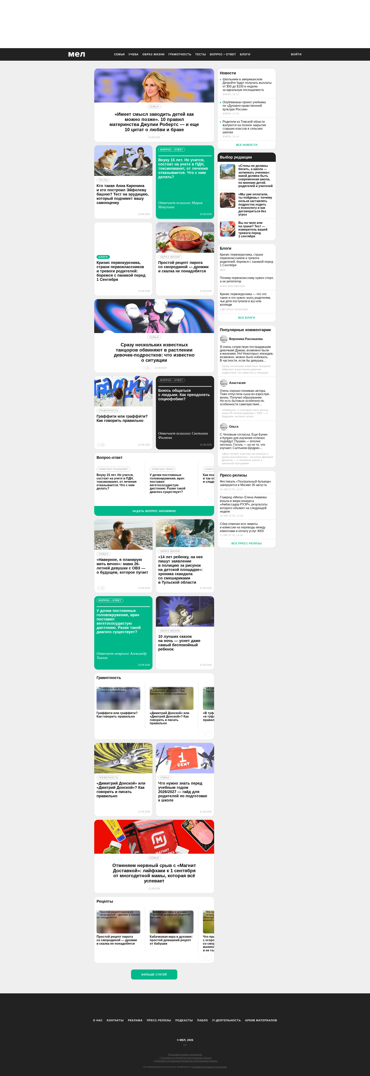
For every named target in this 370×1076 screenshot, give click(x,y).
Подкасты (184, 1020)
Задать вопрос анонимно (154, 511)
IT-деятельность (226, 1020)
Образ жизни (153, 54)
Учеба (134, 54)
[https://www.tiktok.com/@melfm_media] (185, 1006)
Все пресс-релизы (246, 543)
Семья (119, 54)
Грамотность (179, 54)
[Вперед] (208, 500)
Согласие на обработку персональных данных (186, 1058)
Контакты (115, 1020)
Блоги (245, 54)
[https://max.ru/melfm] (217, 1006)
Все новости (246, 144)
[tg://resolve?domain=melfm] (153, 1006)
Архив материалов (261, 1020)
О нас (98, 1020)
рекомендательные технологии (209, 1067)
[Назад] (201, 500)
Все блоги (246, 317)
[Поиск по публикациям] (283, 55)
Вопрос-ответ (110, 457)
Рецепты (105, 901)
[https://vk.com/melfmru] (174, 1006)
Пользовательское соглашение (185, 1054)
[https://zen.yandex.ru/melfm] (164, 1006)
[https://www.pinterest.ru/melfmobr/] (195, 1006)
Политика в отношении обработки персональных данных (186, 1061)
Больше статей (154, 974)
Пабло (202, 1020)
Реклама (135, 1020)
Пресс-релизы (159, 1020)
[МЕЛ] (76, 54)
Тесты (200, 54)
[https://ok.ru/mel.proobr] (206, 1006)
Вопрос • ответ (223, 54)
